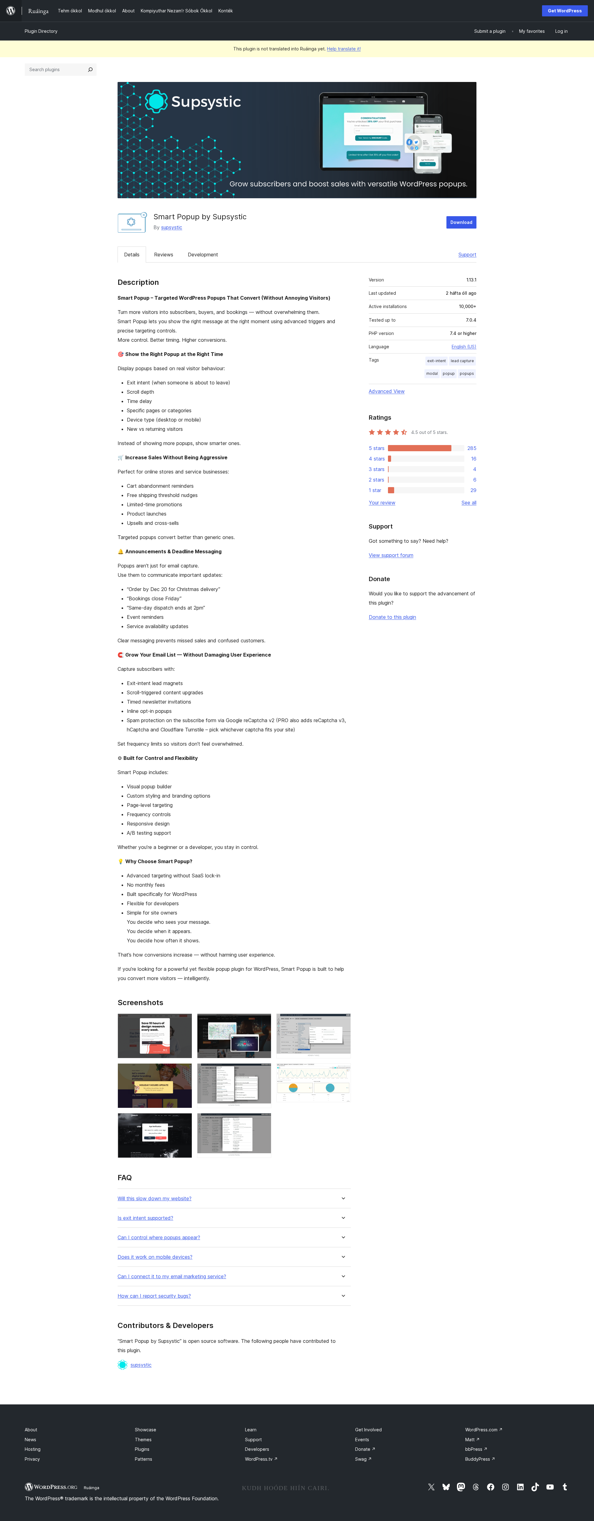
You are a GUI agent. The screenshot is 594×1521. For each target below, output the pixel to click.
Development (203, 254)
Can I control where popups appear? (159, 1237)
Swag (363, 1459)
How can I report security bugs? (154, 1296)
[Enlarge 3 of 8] (184, 1121)
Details (132, 254)
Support (467, 254)
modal (432, 373)
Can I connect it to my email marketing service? (172, 1276)
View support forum (391, 555)
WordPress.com (484, 1429)
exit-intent (436, 360)
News (30, 1439)
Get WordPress (565, 10)
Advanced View (387, 391)
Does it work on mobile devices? (155, 1257)
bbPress (476, 1449)
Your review (382, 502)
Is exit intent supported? (145, 1218)
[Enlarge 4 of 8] (263, 1022)
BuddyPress (480, 1459)
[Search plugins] (90, 69)
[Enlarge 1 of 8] (184, 1022)
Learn (250, 1429)
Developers (257, 1449)
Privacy (32, 1459)
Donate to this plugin (392, 617)
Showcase (145, 1429)
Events (362, 1439)
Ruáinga (91, 1487)
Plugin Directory (41, 31)
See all (469, 502)
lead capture (462, 360)
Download (461, 222)
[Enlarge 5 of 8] (263, 1072)
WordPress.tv (261, 1459)
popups (467, 373)
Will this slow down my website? (155, 1199)
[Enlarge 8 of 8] (342, 1072)
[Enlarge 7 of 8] (342, 1022)
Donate (365, 1449)
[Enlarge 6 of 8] (263, 1121)
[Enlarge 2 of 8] (184, 1072)
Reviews (163, 254)
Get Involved (368, 1429)
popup (449, 373)
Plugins (142, 1449)
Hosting (33, 1449)
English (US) (464, 346)
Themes (143, 1439)
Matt (472, 1439)
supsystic (171, 227)
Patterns (143, 1459)
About (31, 1429)
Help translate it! (344, 48)
